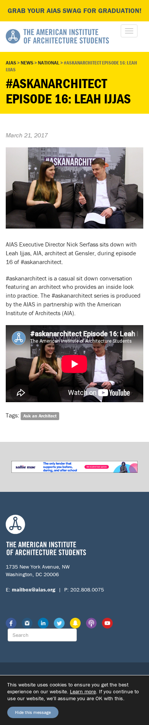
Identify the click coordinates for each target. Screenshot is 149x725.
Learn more (83, 691)
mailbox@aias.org (33, 589)
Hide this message (33, 712)
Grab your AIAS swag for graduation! (74, 10)
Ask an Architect (40, 416)
